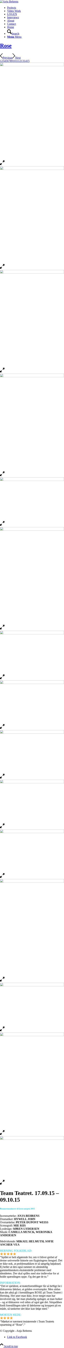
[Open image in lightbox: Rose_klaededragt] (2, 629)
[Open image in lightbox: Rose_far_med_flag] (2, 877)
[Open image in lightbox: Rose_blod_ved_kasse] (2, 1134)
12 (19, 60)
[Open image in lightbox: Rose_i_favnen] (2, 778)
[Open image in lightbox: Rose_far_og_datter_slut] (2, 827)
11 (17, 60)
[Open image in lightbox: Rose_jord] (2, 728)
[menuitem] (35, 7)
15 (28, 60)
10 (14, 60)
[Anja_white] (9, 1)
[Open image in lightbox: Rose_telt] (2, 371)
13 (22, 60)
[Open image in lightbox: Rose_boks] (2, 1030)
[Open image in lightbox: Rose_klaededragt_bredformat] (2, 678)
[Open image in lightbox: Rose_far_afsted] (2, 981)
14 (25, 60)
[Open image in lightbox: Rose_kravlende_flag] (2, 525)
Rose (6, 45)
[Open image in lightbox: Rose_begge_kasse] (2, 1184)
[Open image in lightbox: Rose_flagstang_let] (2, 164)
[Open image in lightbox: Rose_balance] (2, 268)
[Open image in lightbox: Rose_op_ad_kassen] (2, 475)
